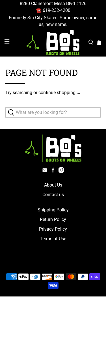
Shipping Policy (53, 210)
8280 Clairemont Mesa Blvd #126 (53, 3)
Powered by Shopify (77, 263)
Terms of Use (53, 238)
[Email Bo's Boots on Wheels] (44, 171)
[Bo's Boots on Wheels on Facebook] (53, 171)
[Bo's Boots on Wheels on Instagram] (61, 171)
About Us (53, 185)
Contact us (53, 194)
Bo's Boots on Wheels (42, 263)
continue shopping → (59, 92)
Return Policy (53, 219)
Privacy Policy (53, 229)
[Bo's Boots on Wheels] (53, 42)
